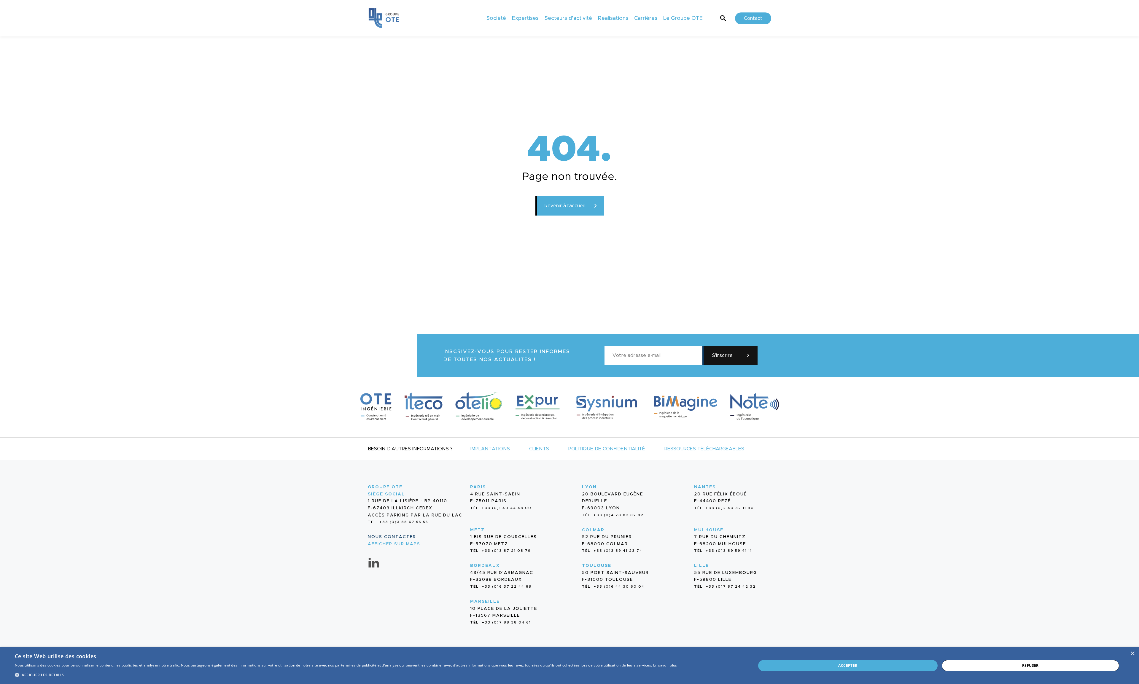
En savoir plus (665, 665)
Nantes (705, 487)
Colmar (593, 530)
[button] (346, 674)
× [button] (1132, 653)
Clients (539, 449)
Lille (701, 566)
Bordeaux (485, 566)
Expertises (525, 18)
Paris (478, 487)
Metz (477, 530)
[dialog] (569, 665)
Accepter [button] (847, 665)
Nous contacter (392, 537)
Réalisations (613, 18)
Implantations (490, 449)
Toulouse (596, 566)
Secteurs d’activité (568, 18)
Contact (753, 18)
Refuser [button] (1030, 665)
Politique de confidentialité (606, 449)
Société (496, 18)
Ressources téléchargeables (704, 449)
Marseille (485, 602)
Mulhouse (708, 530)
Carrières (645, 18)
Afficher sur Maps (394, 544)
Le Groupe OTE (683, 18)
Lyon (589, 487)
